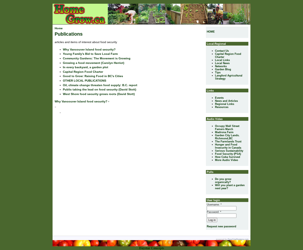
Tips (218, 72)
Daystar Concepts (151, 248)
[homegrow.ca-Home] (55, 11)
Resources (221, 107)
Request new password (221, 226)
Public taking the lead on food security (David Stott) (99, 89)
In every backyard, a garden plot (85, 67)
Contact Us (222, 50)
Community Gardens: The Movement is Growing (96, 58)
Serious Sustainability (229, 150)
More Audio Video (226, 160)
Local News (222, 63)
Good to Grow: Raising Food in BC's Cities (93, 76)
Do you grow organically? (223, 180)
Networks (221, 66)
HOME (211, 31)
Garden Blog (223, 69)
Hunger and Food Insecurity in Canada (228, 146)
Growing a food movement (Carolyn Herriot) (93, 63)
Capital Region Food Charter (83, 71)
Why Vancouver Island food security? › (82, 101)
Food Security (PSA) (228, 153)
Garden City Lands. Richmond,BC (227, 137)
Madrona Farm (224, 132)
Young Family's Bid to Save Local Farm (90, 53)
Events (219, 97)
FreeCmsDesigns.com (238, 239)
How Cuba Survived (227, 156)
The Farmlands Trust (228, 141)
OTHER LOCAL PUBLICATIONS (84, 80)
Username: (214, 204)
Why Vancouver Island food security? (89, 49)
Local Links (222, 60)
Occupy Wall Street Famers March (227, 127)
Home (59, 28)
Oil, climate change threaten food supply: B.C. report (100, 85)
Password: (214, 212)
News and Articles (226, 100)
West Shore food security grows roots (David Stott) (99, 94)
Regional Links (224, 104)
